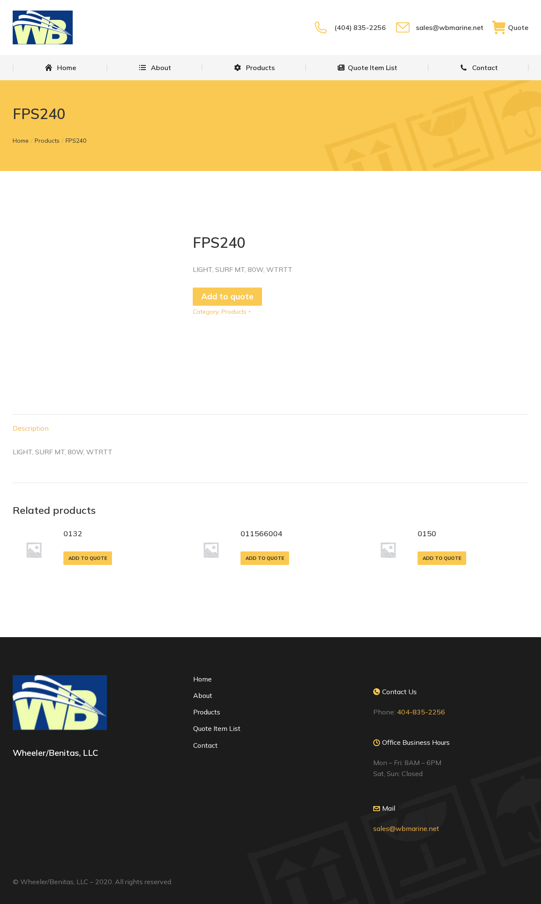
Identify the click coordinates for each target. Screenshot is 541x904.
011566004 (261, 533)
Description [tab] (31, 428)
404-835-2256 (421, 712)
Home (202, 679)
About (202, 695)
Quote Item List (216, 728)
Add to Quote (87, 558)
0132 (72, 533)
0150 (427, 533)
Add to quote (227, 296)
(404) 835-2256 (359, 27)
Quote (518, 27)
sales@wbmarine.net (450, 27)
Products (233, 311)
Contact (205, 745)
